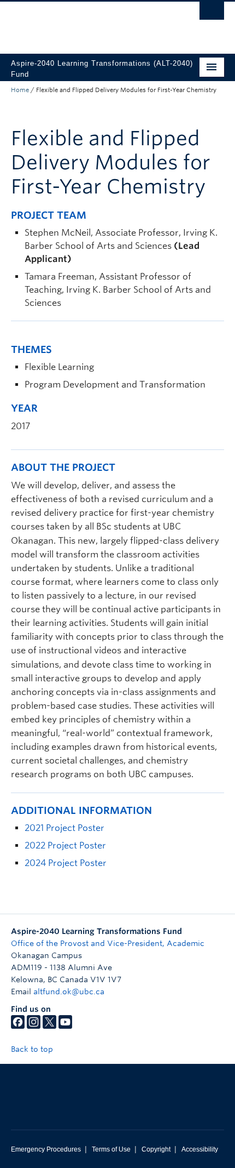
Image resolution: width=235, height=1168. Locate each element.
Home (20, 90)
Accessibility (199, 1149)
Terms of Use (111, 1149)
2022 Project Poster (65, 845)
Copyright (156, 1149)
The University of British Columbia (85, 22)
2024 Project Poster (66, 863)
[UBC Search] (211, 14)
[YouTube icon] (65, 1026)
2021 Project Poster (64, 828)
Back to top (33, 1049)
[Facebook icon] (18, 1026)
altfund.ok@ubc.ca (68, 991)
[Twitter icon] (49, 1026)
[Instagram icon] (33, 1026)
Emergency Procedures (46, 1149)
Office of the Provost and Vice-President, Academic (107, 943)
